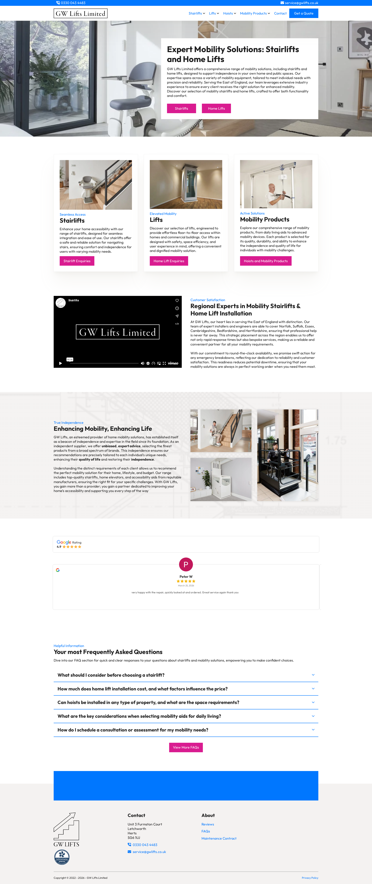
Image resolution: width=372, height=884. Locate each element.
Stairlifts (195, 13)
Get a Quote (303, 13)
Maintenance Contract (219, 838)
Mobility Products (253, 13)
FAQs (206, 831)
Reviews (208, 824)
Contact (280, 13)
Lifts (212, 13)
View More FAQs (186, 747)
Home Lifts (216, 108)
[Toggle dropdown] (204, 13)
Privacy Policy (310, 878)
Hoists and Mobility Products (266, 261)
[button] (186, 675)
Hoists (228, 13)
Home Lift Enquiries (169, 261)
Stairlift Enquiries (77, 261)
